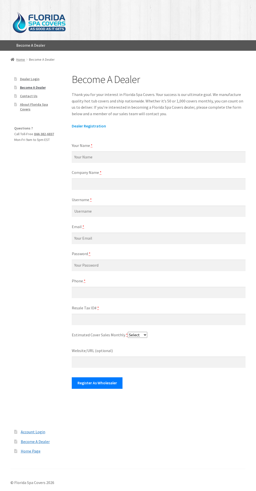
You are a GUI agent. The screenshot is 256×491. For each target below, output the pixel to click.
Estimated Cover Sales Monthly (100, 334)
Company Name (87, 172)
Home (20, 59)
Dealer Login (30, 79)
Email (78, 226)
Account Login (33, 431)
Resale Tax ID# (85, 307)
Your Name (82, 145)
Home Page (30, 451)
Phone (79, 280)
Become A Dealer (30, 45)
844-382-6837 (44, 134)
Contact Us (29, 96)
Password (81, 253)
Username (82, 199)
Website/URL (92, 350)
